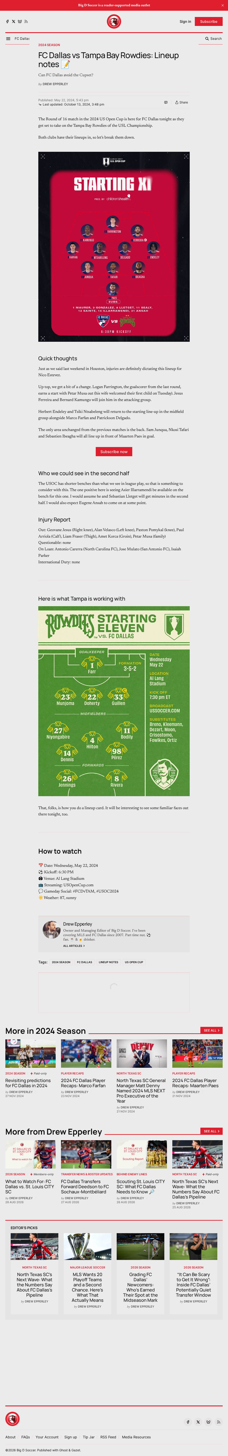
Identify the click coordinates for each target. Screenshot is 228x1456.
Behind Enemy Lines (132, 1174)
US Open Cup (134, 962)
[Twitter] (14, 21)
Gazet (75, 1450)
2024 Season (49, 45)
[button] (22, 38)
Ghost (63, 1450)
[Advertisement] (114, 1360)
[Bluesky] (20, 21)
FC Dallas (84, 962)
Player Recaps (72, 1073)
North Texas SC (129, 1073)
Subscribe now (114, 451)
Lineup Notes (108, 962)
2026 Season (15, 1174)
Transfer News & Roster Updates (87, 1174)
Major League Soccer (87, 1267)
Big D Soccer (26, 1450)
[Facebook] (7, 21)
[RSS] (26, 21)
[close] (222, 5)
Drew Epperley (55, 84)
